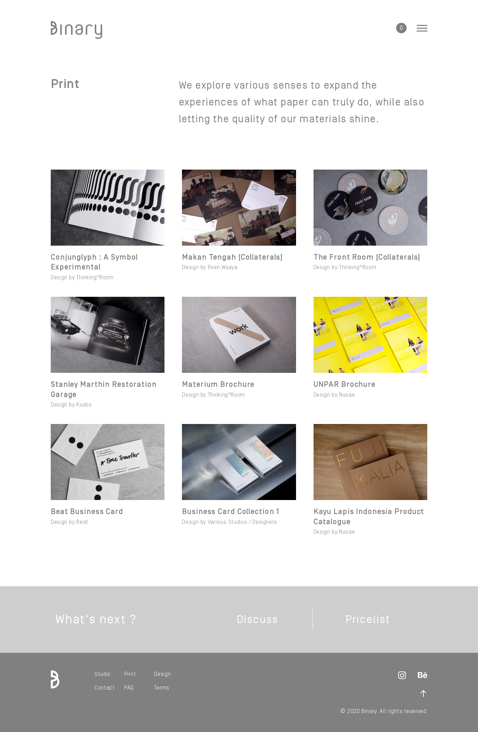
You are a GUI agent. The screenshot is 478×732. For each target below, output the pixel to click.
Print (130, 674)
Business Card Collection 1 (230, 511)
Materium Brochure (218, 384)
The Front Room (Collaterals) (367, 257)
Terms (161, 688)
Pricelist (367, 619)
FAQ (129, 688)
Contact (104, 688)
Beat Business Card (87, 511)
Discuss (257, 619)
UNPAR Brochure (344, 384)
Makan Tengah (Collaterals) (232, 257)
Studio (102, 674)
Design (162, 674)
